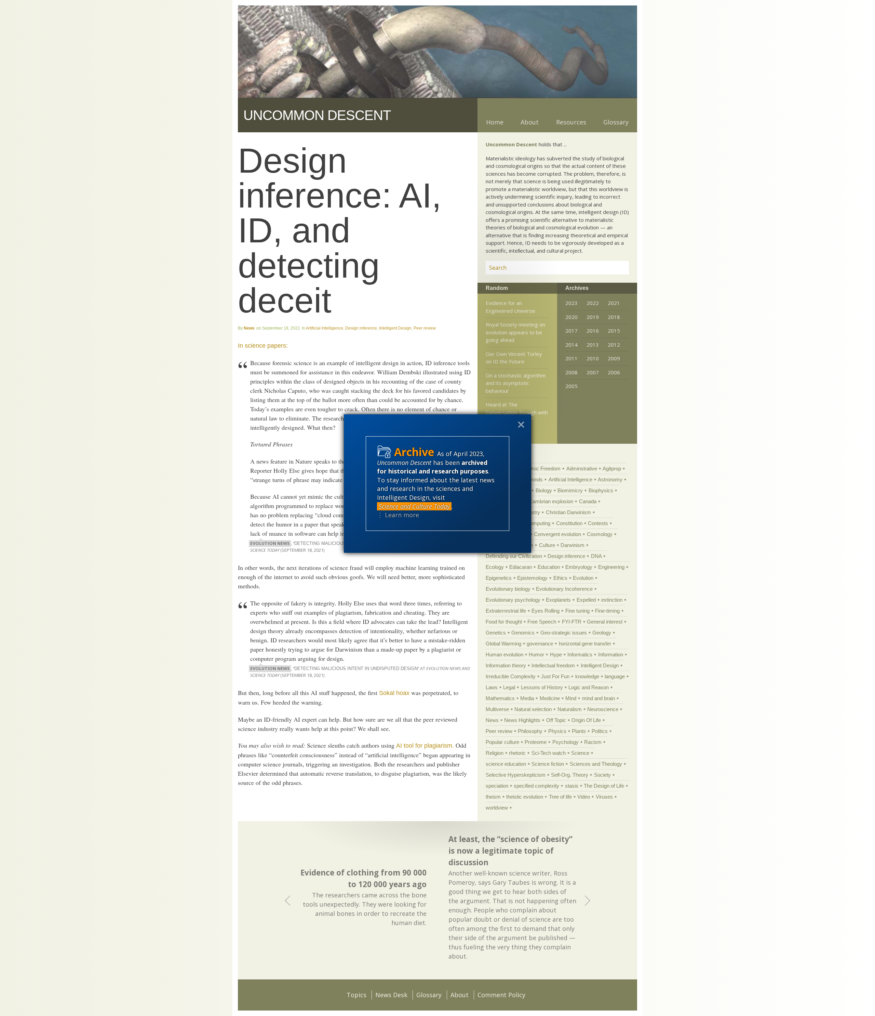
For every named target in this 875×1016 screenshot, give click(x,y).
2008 (571, 372)
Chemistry (528, 512)
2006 (614, 372)
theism (493, 797)
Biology (544, 490)
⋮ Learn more (398, 515)
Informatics (579, 654)
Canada (587, 501)
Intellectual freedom (553, 665)
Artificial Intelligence (324, 328)
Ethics (560, 578)
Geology (601, 633)
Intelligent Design (395, 328)
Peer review (425, 328)
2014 (571, 344)
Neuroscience (602, 709)
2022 (593, 302)
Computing (538, 523)
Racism (593, 742)
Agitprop (612, 468)
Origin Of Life (586, 720)
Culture (547, 545)
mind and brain (598, 698)
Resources (571, 122)
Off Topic (556, 720)
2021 (614, 302)
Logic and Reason (588, 687)
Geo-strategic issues (563, 633)
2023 (571, 302)
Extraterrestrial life (506, 611)
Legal (509, 687)
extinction (611, 600)
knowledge (587, 676)
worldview (497, 808)
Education (549, 567)
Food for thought (504, 622)
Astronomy (610, 479)
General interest (604, 622)
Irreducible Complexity (511, 676)
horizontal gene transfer (585, 643)
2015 (614, 330)
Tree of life (560, 797)
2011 (571, 358)
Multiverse (497, 709)
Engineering (611, 567)
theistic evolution (524, 797)
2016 (593, 330)
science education (506, 764)
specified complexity (536, 786)
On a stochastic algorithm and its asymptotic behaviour (516, 383)
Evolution (583, 578)
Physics (557, 731)
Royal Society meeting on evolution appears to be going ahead (515, 332)
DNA (596, 556)
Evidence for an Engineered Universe (510, 306)
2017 (571, 330)
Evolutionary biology (508, 589)
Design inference (361, 328)
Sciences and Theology (596, 764)
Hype (556, 654)
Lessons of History (542, 687)
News (249, 328)
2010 (593, 358)
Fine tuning (577, 611)
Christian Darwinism (568, 512)
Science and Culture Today (414, 506)
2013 (593, 344)
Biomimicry (570, 490)
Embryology (578, 567)
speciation (497, 786)
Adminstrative (581, 468)
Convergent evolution (557, 534)
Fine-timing (607, 611)
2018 (614, 316)
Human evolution (504, 654)
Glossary (616, 122)
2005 (571, 386)
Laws (492, 687)
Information (610, 654)
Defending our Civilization (514, 556)
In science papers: (263, 345)
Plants (579, 731)
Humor (536, 654)
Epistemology (532, 578)
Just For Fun (555, 676)
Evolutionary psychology (513, 600)
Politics (600, 731)
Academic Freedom (538, 468)
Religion (494, 753)
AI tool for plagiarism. (425, 745)
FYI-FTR (571, 622)
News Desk (391, 995)
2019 (593, 316)
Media (527, 698)
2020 (571, 316)
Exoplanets (558, 600)
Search (615, 267)
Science (580, 753)
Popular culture (502, 742)
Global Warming (503, 643)
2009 (614, 358)
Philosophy (530, 731)
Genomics (523, 633)
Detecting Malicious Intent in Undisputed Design (356, 668)
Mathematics (500, 698)
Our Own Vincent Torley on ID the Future (514, 357)
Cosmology (599, 534)
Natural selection (533, 709)
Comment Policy (501, 995)
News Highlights (522, 720)
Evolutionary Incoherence (564, 589)
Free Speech (541, 622)
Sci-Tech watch (548, 753)
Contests (598, 523)
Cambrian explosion (551, 501)
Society (602, 775)
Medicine (550, 698)
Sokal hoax (394, 693)
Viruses (604, 797)
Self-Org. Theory (569, 775)
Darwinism (572, 545)
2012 (614, 344)
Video (583, 797)
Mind (570, 698)
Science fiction (547, 764)
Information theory (506, 665)
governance (540, 643)
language (615, 676)
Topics (356, 995)
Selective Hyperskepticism (516, 775)
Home (494, 122)
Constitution (569, 523)
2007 (593, 372)
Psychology (565, 742)
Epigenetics (499, 578)
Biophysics (601, 490)
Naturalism (569, 709)
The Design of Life (604, 786)
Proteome (536, 742)
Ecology (495, 567)
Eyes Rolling (545, 611)
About (530, 122)
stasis (571, 786)
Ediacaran (520, 567)
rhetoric (517, 753)
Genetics (496, 633)
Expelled (586, 600)
